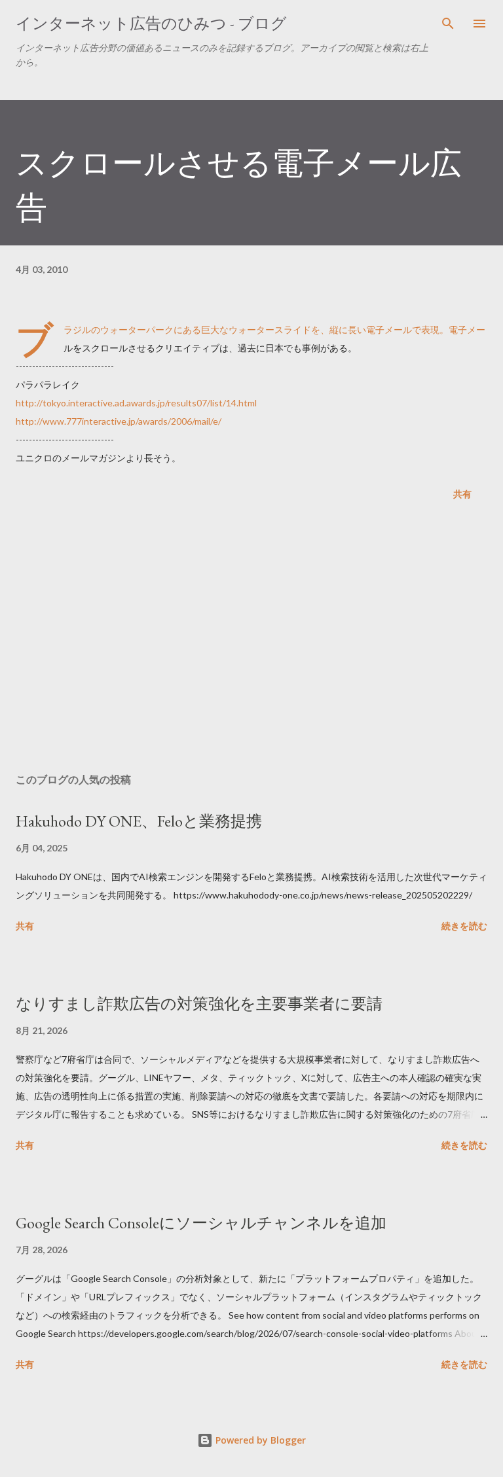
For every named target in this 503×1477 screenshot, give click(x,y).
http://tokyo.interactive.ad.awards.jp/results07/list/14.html (136, 402)
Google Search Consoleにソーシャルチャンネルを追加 (201, 1223)
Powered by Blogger (259, 1440)
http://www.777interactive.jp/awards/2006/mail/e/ (118, 421)
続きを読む (464, 925)
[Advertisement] (251, 639)
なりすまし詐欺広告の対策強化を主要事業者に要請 (199, 1003)
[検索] (448, 23)
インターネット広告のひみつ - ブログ (151, 23)
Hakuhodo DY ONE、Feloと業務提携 (139, 821)
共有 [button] (462, 493)
